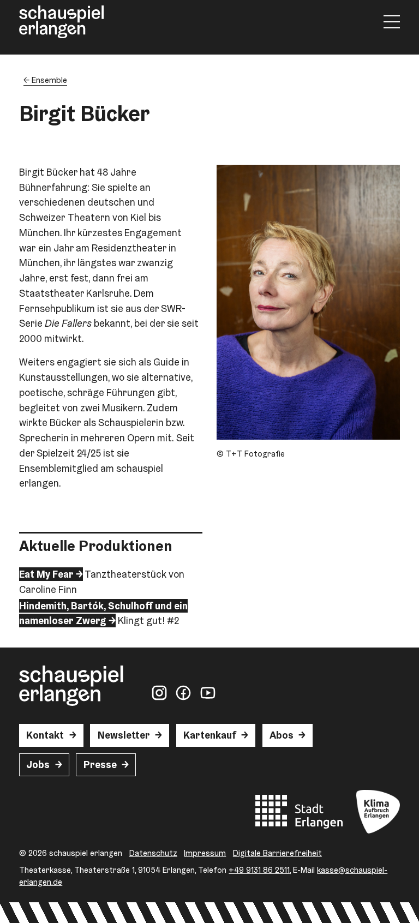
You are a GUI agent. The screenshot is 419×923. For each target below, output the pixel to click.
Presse (100, 764)
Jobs (38, 764)
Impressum (205, 853)
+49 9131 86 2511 (259, 870)
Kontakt (45, 735)
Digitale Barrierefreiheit (277, 853)
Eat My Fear (46, 574)
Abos (282, 735)
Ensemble (49, 80)
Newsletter (124, 735)
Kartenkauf (209, 735)
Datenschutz (153, 853)
